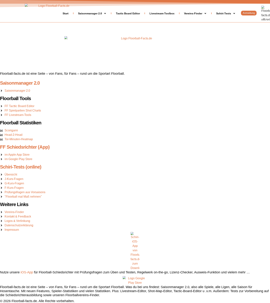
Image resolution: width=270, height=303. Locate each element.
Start (66, 13)
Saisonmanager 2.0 (90, 13)
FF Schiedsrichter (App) (25, 147)
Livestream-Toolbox (162, 13)
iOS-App (27, 272)
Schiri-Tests (223, 13)
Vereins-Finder (193, 13)
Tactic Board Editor (128, 13)
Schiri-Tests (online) (20, 167)
